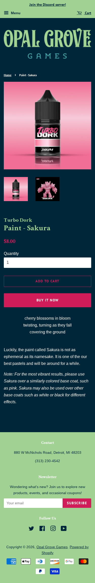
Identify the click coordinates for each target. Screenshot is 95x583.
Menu (15, 13)
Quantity (11, 253)
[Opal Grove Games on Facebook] (42, 529)
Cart (87, 13)
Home (7, 75)
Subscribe (77, 503)
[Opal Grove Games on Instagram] (53, 529)
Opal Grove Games (52, 547)
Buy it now (47, 300)
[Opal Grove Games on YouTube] (64, 529)
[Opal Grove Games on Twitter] (31, 529)
